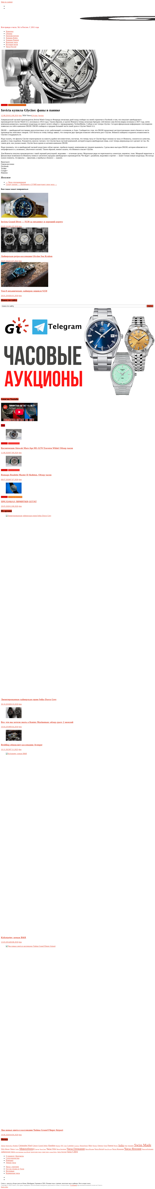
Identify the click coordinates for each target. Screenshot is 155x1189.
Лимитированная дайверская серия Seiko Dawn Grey (29, 699)
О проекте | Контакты (15, 1156)
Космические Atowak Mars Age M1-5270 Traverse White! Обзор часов (37, 448)
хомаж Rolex (53, 1152)
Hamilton (51, 1146)
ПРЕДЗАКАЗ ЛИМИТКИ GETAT (19, 501)
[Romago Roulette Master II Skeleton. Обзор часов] (14, 466)
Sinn (126, 1146)
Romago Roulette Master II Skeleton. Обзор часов (26, 475)
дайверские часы (8, 1152)
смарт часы (45, 1152)
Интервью (10, 1171)
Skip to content (6, 2)
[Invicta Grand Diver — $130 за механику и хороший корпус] (24, 217)
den (20, 115)
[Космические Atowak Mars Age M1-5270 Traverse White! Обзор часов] (14, 439)
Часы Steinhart (61, 1149)
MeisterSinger (84, 1146)
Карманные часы (13, 1173)
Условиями (73, 1185)
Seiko (121, 1145)
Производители (12, 36)
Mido (90, 1146)
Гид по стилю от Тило (15, 1169)
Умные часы (11, 1163)
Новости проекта (15, 497)
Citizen (35, 1146)
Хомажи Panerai (12, 40)
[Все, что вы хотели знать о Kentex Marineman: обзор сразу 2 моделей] (14, 717)
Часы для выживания (16, 182)
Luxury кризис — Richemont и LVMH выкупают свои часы (31, 184)
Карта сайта (4, 1187)
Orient (105, 1146)
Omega (100, 1146)
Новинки (9, 31)
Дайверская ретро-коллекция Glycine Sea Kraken (26, 256)
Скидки (37, 1149)
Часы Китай (99, 1149)
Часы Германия (76, 1148)
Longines (70, 1146)
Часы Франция (118, 1149)
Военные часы (12, 42)
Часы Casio (43, 1149)
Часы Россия (11, 47)
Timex (12, 1149)
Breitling (15, 1146)
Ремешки (9, 1160)
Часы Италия (89, 1149)
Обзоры (9, 34)
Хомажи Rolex (12, 38)
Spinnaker (131, 1146)
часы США (72, 1151)
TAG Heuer (5, 1149)
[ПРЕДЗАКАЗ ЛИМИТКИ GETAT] (14, 493)
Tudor (17, 1149)
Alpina (3, 1146)
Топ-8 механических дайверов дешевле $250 (24, 291)
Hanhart (58, 1145)
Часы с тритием (12, 1167)
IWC (62, 1146)
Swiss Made (142, 1145)
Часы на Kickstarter (147, 1149)
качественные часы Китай (22, 1152)
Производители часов (17, 105)
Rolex (116, 1146)
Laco (65, 1146)
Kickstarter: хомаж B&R (13, 937)
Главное (4, 105)
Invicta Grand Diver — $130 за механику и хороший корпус (32, 221)
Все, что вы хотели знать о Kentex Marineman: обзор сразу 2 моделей (37, 722)
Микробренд (27, 1148)
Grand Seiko (43, 1146)
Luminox (76, 1145)
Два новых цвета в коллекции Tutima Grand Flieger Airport (32, 1130)
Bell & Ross (9, 1145)
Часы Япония (132, 1148)
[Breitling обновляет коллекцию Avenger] (14, 740)
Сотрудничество (12, 1158)
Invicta (41, 115)
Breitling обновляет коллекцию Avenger (21, 745)
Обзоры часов (14, 443)
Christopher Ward (25, 1146)
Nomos (95, 1146)
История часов (12, 44)
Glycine (34, 115)
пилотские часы (36, 1152)
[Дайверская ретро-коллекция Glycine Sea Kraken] (24, 252)
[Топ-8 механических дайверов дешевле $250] (24, 286)
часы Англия (61, 1152)
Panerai (110, 1145)
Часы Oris (51, 1149)
